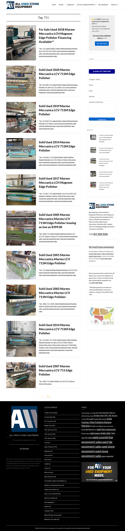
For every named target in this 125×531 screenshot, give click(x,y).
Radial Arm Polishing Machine (53, 485)
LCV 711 (54, 87)
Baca (88, 416)
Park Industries (108, 429)
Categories (70, 4)
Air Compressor (49, 421)
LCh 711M (52, 51)
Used (46, 347)
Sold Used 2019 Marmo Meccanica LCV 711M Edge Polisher (57, 110)
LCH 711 (45, 51)
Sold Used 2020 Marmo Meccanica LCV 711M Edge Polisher (57, 74)
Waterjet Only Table (50, 519)
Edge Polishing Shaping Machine (66, 48)
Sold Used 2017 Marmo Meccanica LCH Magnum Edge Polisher (55, 182)
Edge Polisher (50, 48)
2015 (100, 413)
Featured (47, 455)
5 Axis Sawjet (48, 417)
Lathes (46, 468)
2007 (44, 381)
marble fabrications (95, 256)
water (104, 456)
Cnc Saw (83, 419)
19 (44, 121)
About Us (114, 4)
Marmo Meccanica (69, 160)
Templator (47, 511)
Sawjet (97, 433)
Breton (92, 415)
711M (52, 304)
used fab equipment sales (51, 53)
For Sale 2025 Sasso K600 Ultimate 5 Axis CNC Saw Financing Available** (105, 174)
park (99, 429)
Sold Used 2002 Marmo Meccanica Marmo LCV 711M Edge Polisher (54, 293)
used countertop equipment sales (65, 123)
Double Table (97, 419)
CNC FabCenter (49, 430)
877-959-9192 (102, 43)
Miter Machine (48, 476)
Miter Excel (47, 472)
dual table (104, 419)
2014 (47, 157)
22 (92, 413)
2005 (44, 234)
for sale (47, 87)
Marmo (51, 123)
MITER (83, 429)
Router (83, 433)
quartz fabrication (107, 254)
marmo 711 (61, 87)
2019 (47, 121)
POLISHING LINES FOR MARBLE (54, 481)
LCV (46, 123)
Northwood (90, 429)
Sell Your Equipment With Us (86, 4)
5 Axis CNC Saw (85, 413)
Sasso (88, 433)
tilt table (88, 438)
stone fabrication (106, 258)
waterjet (109, 456)
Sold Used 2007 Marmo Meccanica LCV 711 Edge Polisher (55, 370)
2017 (47, 193)
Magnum (49, 196)
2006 (94, 413)
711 (44, 48)
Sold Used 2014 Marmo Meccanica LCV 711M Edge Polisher (57, 146)
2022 (85, 415)
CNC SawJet (48, 438)
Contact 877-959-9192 (102, 71)
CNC (106, 415)
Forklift (46, 464)
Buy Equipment (103, 4)
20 (44, 85)
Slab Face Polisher (49, 498)
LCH (40, 51)
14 (44, 157)
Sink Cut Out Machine (51, 494)
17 (44, 193)
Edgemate (47, 451)
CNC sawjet (89, 419)
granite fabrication (95, 254)
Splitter (46, 506)
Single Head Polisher (50, 489)
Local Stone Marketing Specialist (80, 528)
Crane (46, 442)
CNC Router (48, 434)
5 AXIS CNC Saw (49, 413)
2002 (44, 304)
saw (92, 433)
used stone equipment (67, 53)
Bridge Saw (47, 425)
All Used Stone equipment (101, 247)
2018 (110, 413)
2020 (47, 85)
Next (48, 396)
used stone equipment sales (48, 56)
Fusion (97, 426)
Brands (61, 4)
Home (54, 4)
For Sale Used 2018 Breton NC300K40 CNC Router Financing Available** (106, 150)
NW (95, 429)
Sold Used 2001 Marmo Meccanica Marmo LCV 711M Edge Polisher (54, 259)
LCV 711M (63, 342)
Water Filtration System (51, 515)
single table (105, 433)
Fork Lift (46, 459)
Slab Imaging (48, 502)
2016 (103, 413)
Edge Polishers (48, 447)
